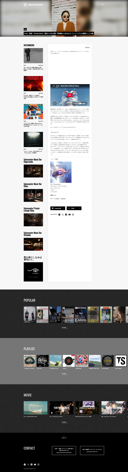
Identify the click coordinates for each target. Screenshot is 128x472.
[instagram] (73, 215)
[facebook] (66, 215)
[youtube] (69, 215)
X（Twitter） (57, 198)
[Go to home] (33, 4)
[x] (63, 215)
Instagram (63, 198)
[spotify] (59, 215)
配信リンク (53, 195)
